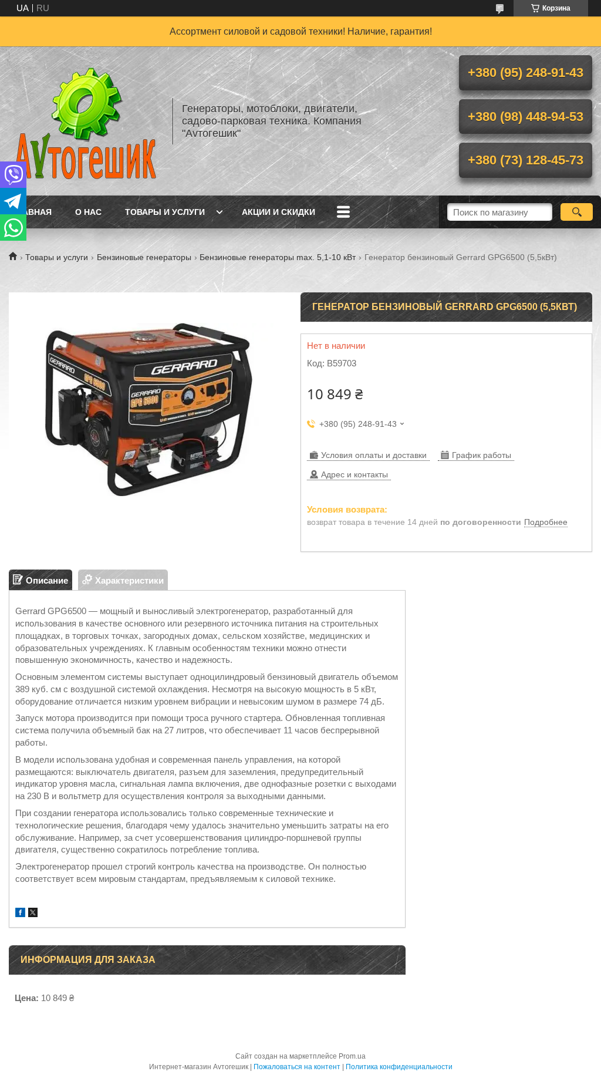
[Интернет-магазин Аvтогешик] (85, 121)
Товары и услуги (165, 212)
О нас (88, 212)
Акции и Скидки (278, 212)
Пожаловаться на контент (297, 1067)
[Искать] (577, 212)
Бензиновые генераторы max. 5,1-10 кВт (278, 257)
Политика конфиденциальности (399, 1067)
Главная (32, 212)
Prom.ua (352, 1056)
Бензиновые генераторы (144, 257)
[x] (33, 914)
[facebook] (20, 914)
